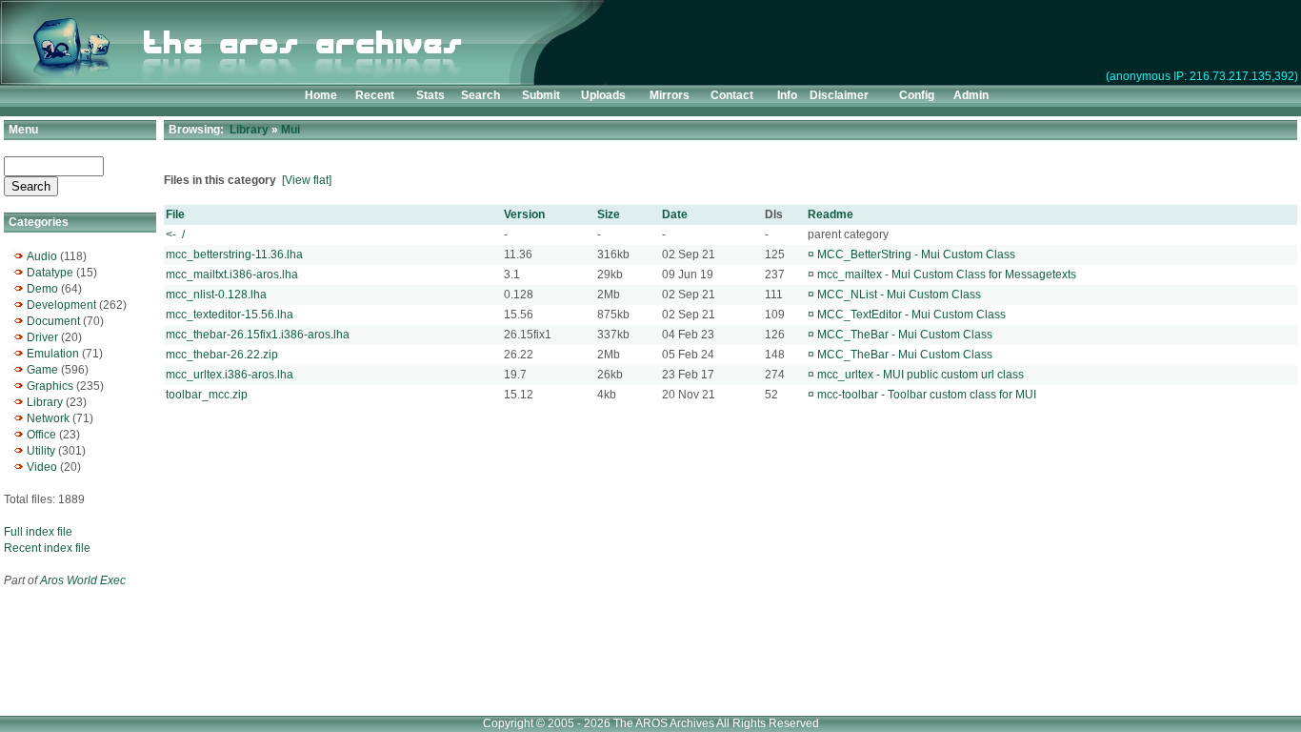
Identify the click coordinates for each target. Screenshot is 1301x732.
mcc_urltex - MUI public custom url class (920, 374)
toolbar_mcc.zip (207, 394)
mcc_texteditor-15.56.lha (229, 314)
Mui (290, 129)
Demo (42, 288)
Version (524, 214)
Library (45, 402)
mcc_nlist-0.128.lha (216, 294)
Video (42, 467)
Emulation (53, 353)
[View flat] (306, 180)
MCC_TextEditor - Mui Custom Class (911, 314)
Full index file (38, 532)
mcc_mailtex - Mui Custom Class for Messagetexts (946, 274)
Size (608, 214)
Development (61, 305)
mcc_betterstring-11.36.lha (234, 254)
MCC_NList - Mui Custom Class (899, 294)
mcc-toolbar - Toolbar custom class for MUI (926, 394)
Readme (830, 214)
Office (41, 434)
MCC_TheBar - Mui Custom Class (904, 334)
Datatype (50, 272)
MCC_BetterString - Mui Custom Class (916, 254)
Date (675, 214)
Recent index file (47, 548)
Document (53, 321)
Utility (41, 451)
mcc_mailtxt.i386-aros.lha (232, 274)
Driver (42, 337)
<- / (175, 234)
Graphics (50, 386)
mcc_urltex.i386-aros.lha (229, 374)
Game (42, 369)
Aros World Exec (83, 580)
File (175, 214)
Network (48, 418)
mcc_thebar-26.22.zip (222, 354)
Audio (42, 256)
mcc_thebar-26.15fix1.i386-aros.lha (258, 334)
